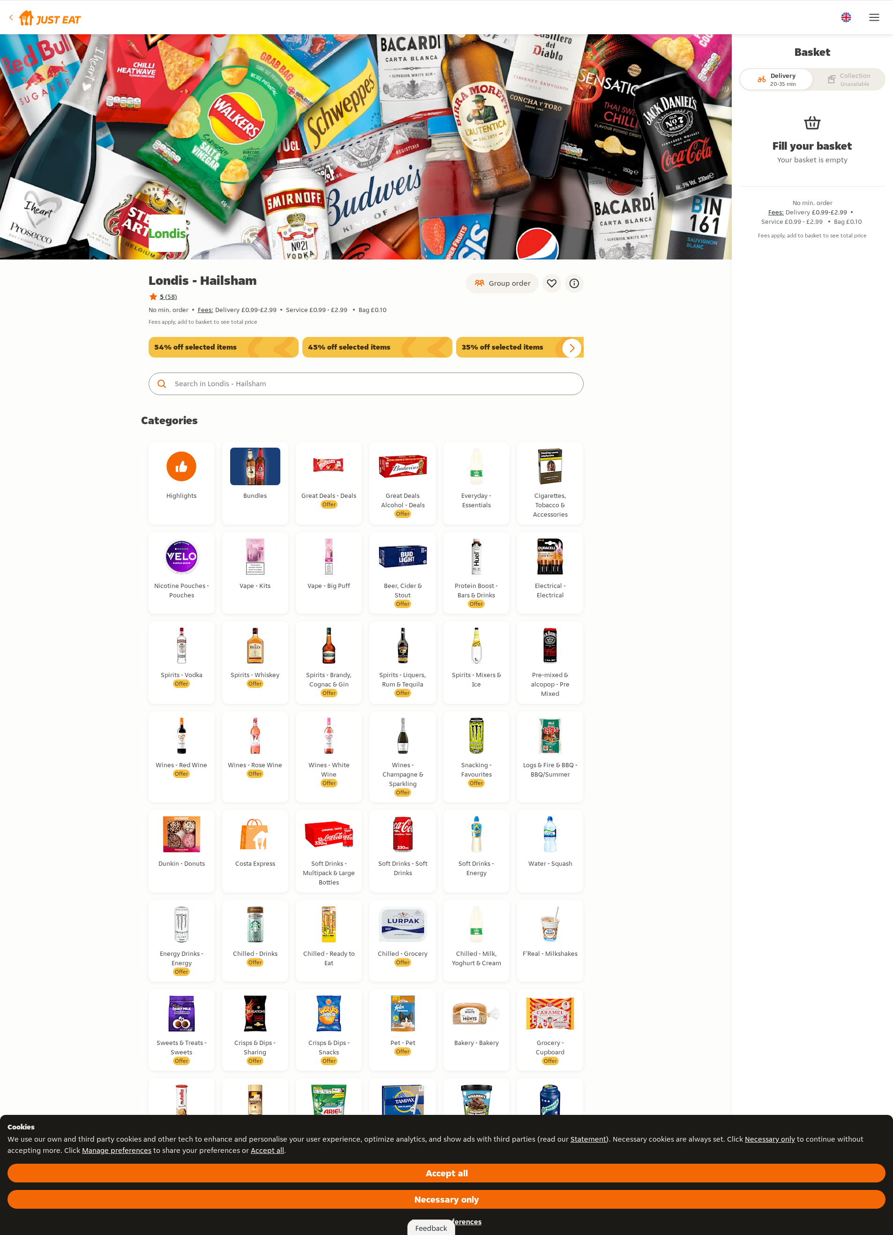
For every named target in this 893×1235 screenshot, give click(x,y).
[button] (44, 17)
